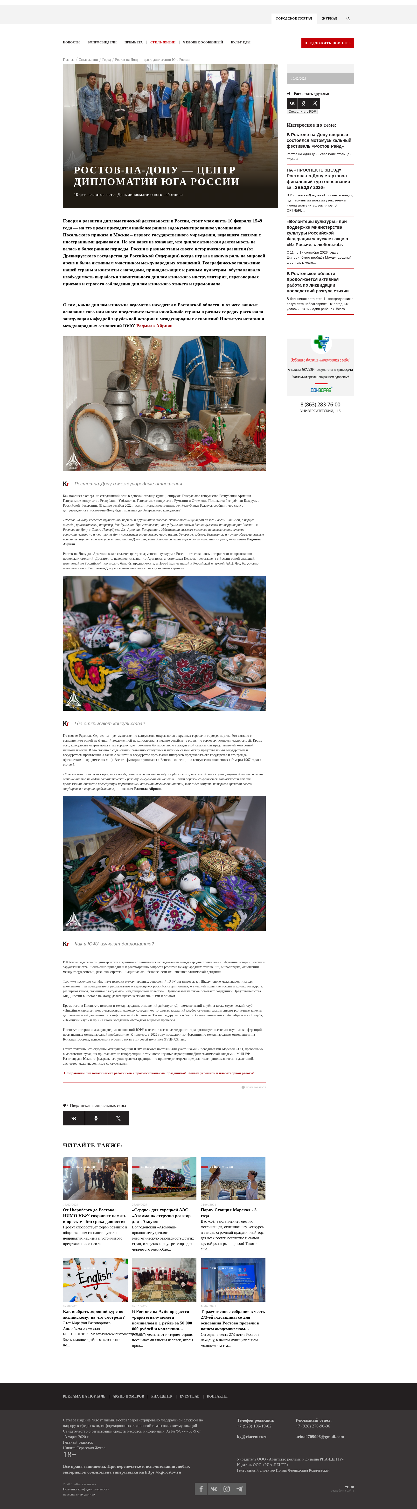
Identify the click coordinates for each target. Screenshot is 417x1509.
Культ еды (241, 42)
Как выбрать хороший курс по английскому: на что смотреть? (94, 1314)
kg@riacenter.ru (252, 1436)
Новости (71, 42)
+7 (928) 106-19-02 (254, 1426)
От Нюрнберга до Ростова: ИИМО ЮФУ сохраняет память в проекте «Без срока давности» (94, 1215)
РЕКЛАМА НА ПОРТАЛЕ (84, 1396)
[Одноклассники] (96, 1118)
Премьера (134, 42)
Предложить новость (328, 43)
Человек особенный (203, 42)
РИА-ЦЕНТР (162, 1396)
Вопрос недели (102, 42)
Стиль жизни (162, 42)
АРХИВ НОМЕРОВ (128, 1396)
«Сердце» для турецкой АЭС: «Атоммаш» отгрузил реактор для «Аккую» (161, 1215)
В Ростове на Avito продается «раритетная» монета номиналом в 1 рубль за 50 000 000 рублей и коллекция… (162, 1320)
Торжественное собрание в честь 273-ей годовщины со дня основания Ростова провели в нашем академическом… (233, 1320)
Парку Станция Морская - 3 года (229, 1212)
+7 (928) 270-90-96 (313, 1426)
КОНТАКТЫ (217, 1396)
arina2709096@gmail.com (320, 1436)
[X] (118, 1118)
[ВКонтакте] (74, 1118)
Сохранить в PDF (302, 111)
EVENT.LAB (190, 1396)
